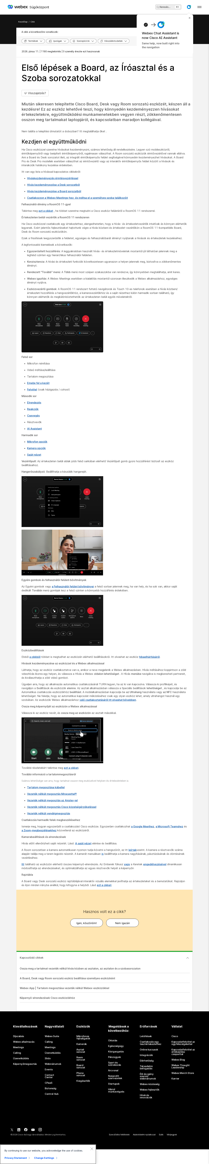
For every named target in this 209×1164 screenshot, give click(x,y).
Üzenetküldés (21, 1058)
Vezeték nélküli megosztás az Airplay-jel (52, 800)
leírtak (133, 850)
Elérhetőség (147, 1061)
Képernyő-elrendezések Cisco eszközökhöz (47, 997)
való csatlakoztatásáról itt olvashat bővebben (108, 699)
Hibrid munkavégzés (116, 1090)
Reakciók (33, 409)
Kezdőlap (23, 22)
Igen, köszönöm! (86, 923)
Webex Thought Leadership (180, 1066)
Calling (17, 1053)
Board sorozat (80, 1066)
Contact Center (49, 1076)
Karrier (175, 1078)
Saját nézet (34, 454)
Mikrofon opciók (37, 441)
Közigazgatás (116, 1051)
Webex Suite (52, 1036)
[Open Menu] (199, 7)
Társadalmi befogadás (146, 1067)
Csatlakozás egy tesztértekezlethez (150, 1043)
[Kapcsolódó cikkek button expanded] (187, 958)
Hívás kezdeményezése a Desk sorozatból (53, 184)
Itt (23, 864)
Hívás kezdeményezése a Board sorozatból (54, 191)
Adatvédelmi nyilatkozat (144, 1134)
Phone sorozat (80, 1074)
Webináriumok (53, 1064)
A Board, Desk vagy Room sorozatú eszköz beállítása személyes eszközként (67, 978)
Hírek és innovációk (146, 1096)
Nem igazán (122, 923)
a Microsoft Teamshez (169, 826)
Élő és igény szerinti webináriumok (148, 1076)
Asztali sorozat (80, 1050)
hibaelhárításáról (149, 656)
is (103, 853)
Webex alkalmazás (23, 1042)
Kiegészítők (83, 1081)
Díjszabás (18, 1036)
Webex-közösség (150, 1084)
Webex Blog (178, 1060)
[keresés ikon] (158, 7)
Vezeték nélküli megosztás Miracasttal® (52, 793)
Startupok (113, 1084)
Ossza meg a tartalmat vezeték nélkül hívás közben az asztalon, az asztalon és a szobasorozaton (80, 968)
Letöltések (146, 1036)
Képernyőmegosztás (25, 1064)
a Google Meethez (142, 826)
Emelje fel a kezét (38, 383)
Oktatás (112, 1040)
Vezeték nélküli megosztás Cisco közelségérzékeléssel (61, 807)
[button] (189, 7)
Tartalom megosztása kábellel (46, 787)
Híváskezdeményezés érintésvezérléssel (52, 178)
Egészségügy (116, 1046)
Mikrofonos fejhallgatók (83, 1037)
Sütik (161, 1134)
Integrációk (146, 1055)
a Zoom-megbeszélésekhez (39, 830)
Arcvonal (113, 1070)
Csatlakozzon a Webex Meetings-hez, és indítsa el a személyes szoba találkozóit (77, 197)
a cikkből (34, 656)
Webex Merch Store (182, 1073)
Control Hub (51, 1094)
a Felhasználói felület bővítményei (73, 586)
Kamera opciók (36, 448)
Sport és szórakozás (114, 1064)
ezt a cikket (46, 210)
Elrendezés (34, 402)
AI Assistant (34, 428)
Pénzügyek (114, 1057)
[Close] (91, 1148)
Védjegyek (172, 1134)
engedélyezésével (154, 864)
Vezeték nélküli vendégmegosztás (48, 813)
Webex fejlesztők (149, 1090)
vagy (127, 864)
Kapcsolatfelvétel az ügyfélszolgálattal (183, 1043)
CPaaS (48, 1083)
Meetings (18, 1047)
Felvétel (32, 389)
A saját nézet (83, 843)
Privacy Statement (16, 1158)
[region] (48, 1154)
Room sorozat (80, 1058)
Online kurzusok (149, 1049)
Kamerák (81, 1044)
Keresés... (165, 7)
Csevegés (33, 415)
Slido (48, 1058)
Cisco (174, 1036)
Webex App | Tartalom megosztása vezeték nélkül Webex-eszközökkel (64, 988)
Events (49, 1069)
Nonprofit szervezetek (115, 1077)
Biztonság (50, 1088)
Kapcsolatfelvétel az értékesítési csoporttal (183, 1051)
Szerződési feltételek (119, 1134)
